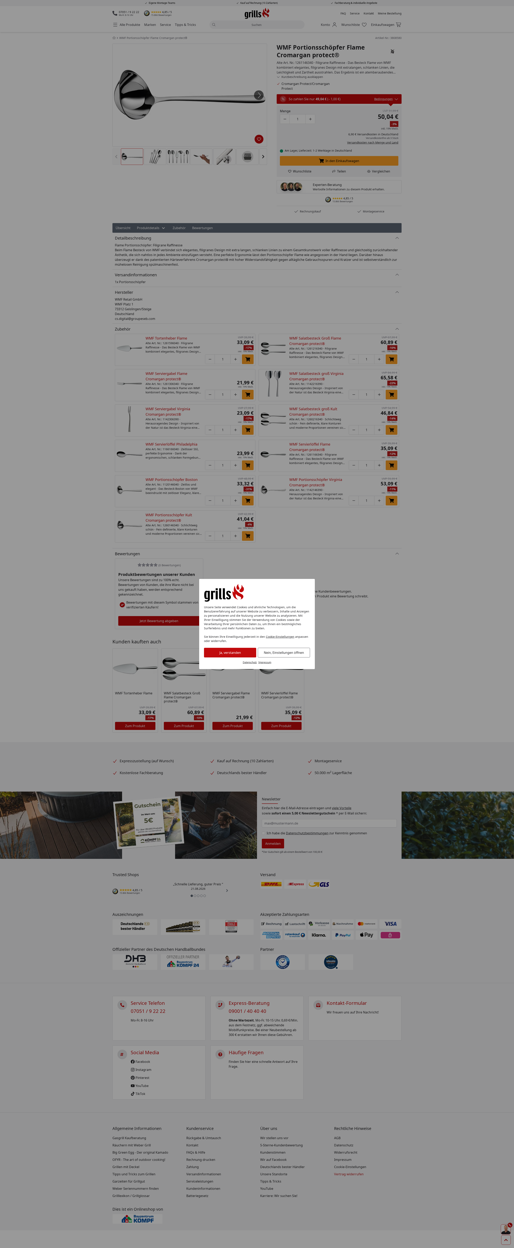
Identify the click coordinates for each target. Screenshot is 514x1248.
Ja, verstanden (230, 652)
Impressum (264, 662)
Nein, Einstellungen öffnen (284, 652)
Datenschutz (250, 662)
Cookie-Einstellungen (280, 637)
